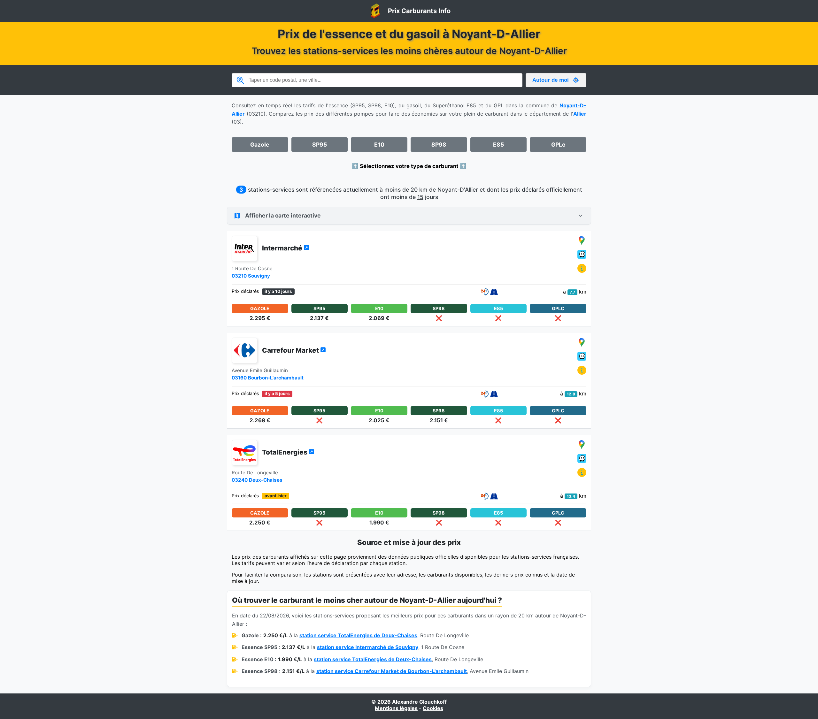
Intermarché (283, 248)
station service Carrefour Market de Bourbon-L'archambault (391, 671)
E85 (498, 144)
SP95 (319, 144)
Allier (579, 114)
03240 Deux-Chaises (257, 480)
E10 (379, 144)
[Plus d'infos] (581, 269)
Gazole (259, 144)
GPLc (558, 144)
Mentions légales (396, 708)
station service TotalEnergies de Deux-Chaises (358, 635)
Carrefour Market (291, 350)
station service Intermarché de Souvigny (367, 647)
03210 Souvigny (251, 276)
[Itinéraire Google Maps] (581, 241)
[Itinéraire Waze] (581, 255)
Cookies (433, 708)
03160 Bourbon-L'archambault (268, 378)
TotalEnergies (285, 452)
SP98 (438, 144)
